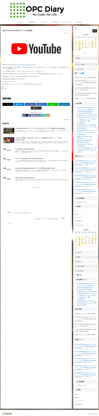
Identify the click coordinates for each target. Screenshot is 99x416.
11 (82, 43)
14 (92, 43)
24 (79, 47)
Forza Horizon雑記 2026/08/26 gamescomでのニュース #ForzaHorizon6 (85, 88)
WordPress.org (78, 220)
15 (95, 43)
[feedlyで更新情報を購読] (45, 115)
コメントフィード (79, 217)
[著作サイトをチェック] (23, 115)
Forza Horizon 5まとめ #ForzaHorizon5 (86, 124)
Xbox (5, 98)
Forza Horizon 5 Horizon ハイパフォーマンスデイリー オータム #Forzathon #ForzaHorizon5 (87, 132)
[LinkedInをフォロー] (39, 115)
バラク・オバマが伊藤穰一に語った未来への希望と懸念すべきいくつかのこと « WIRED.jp (87, 150)
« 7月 (85, 52)
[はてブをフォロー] (33, 115)
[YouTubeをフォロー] (36, 115)
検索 (76, 28)
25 (82, 47)
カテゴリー (77, 62)
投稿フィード (78, 214)
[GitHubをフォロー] (42, 115)
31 (79, 49)
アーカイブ (77, 55)
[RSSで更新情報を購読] (48, 115)
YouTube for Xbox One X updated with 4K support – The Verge (21, 64)
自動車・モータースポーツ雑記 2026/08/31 (85, 77)
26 (85, 47)
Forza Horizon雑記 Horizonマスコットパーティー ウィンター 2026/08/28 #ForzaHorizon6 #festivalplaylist (85, 82)
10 (79, 43)
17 (79, 45)
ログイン (77, 211)
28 (92, 47)
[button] (36, 108)
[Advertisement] (36, 198)
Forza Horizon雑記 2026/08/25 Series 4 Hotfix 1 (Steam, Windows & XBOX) (86, 94)
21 (92, 45)
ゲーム (9, 98)
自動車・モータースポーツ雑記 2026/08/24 (85, 98)
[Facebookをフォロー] (30, 115)
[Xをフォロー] (27, 115)
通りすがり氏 (87, 179)
